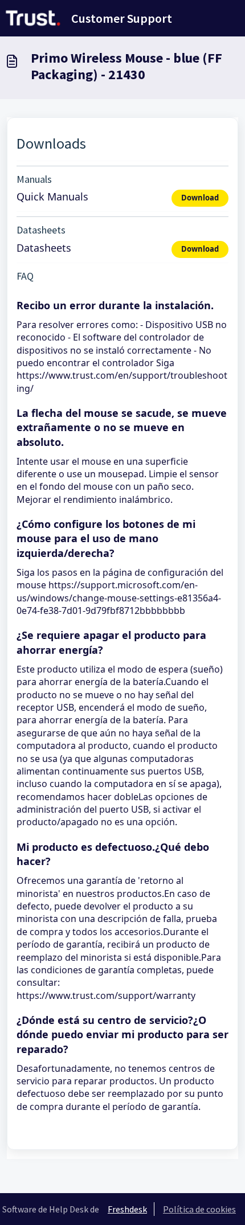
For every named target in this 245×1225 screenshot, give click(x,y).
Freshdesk (127, 1209)
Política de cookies (199, 1209)
